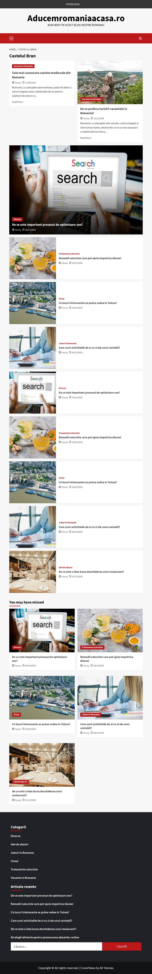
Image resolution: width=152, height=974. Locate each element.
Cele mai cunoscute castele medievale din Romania (41, 75)
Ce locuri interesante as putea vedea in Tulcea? (88, 303)
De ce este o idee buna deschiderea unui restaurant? (91, 572)
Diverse (17, 219)
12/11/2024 (99, 118)
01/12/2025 (77, 576)
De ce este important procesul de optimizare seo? (47, 224)
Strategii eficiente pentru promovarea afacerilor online (45, 937)
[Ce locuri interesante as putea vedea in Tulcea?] (32, 303)
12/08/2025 (30, 82)
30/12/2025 (30, 229)
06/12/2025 (77, 352)
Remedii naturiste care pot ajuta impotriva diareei (90, 258)
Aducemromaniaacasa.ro (76, 18)
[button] (13, 38)
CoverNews (87, 968)
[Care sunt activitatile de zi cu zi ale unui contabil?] (32, 348)
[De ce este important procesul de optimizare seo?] (76, 189)
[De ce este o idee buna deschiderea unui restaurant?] (32, 572)
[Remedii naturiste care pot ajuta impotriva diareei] (32, 258)
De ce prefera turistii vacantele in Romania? (103, 111)
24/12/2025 (77, 263)
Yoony (18, 82)
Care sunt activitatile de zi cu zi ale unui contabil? (89, 348)
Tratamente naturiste (69, 253)
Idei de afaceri (65, 567)
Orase (61, 298)
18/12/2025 (77, 307)
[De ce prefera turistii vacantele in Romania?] (110, 82)
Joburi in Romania (67, 343)
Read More (17, 101)
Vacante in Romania (23, 66)
